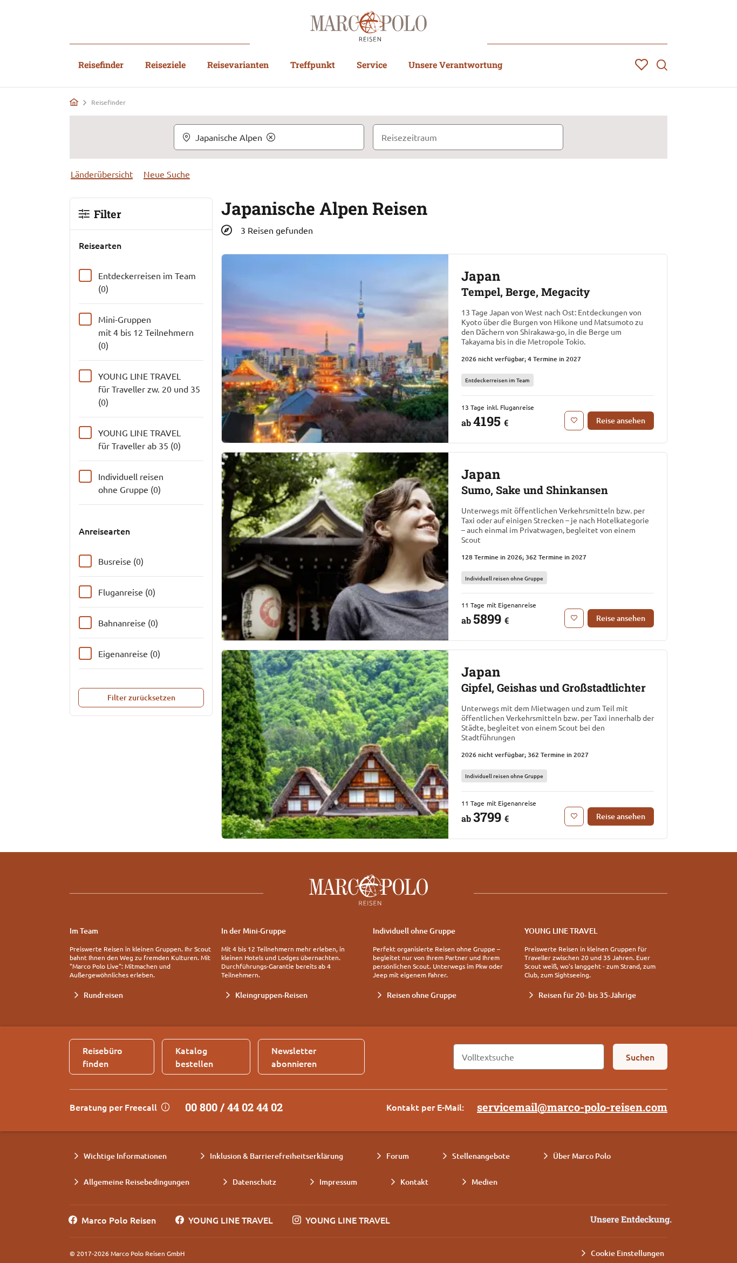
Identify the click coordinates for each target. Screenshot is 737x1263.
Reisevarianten (238, 64)
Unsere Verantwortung (455, 64)
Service (372, 64)
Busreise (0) (121, 561)
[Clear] (271, 137)
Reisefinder (101, 64)
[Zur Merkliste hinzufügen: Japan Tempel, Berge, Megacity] (574, 420)
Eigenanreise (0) (129, 653)
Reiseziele (165, 64)
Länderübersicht (102, 173)
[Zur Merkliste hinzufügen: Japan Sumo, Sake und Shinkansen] (574, 618)
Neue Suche (167, 173)
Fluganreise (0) (126, 591)
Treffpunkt (312, 64)
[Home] (74, 102)
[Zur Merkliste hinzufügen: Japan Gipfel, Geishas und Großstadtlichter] (574, 816)
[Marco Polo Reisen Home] (368, 26)
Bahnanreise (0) (128, 622)
